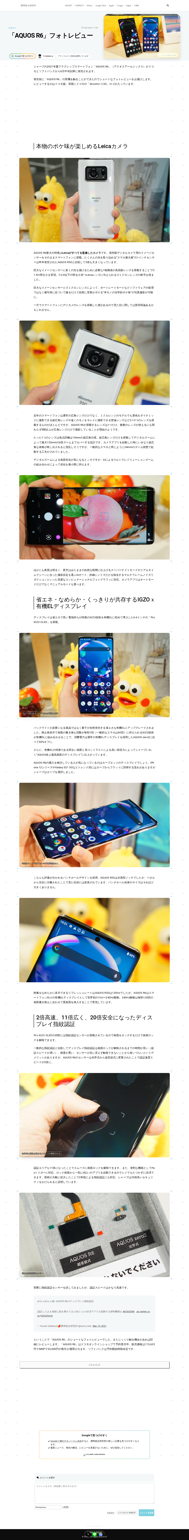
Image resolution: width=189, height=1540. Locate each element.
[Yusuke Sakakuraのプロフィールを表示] (46, 56)
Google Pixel (101, 5)
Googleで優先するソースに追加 (66, 1441)
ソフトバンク (94, 1365)
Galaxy (128, 5)
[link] (94, 200)
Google (120, 5)
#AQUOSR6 (128, 1311)
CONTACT (79, 5)
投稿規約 (110, 1513)
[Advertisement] (94, 114)
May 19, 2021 (99, 1326)
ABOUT (68, 5)
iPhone (89, 5)
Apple (111, 5)
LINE (136, 5)
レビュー (12, 28)
